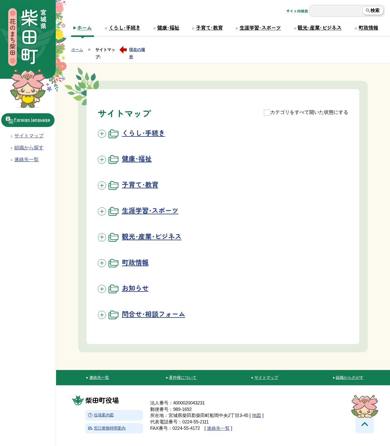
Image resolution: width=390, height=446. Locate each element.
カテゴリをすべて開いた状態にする (309, 112)
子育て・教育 (209, 27)
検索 (375, 10)
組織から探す (29, 147)
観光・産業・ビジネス (320, 27)
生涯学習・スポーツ (260, 27)
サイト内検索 (297, 11)
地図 (256, 415)
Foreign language (32, 119)
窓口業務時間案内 (110, 428)
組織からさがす (349, 377)
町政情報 (368, 27)
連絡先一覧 (99, 377)
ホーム (84, 27)
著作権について (183, 377)
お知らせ (135, 287)
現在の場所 (137, 50)
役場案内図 (104, 415)
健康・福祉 (168, 27)
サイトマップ (29, 135)
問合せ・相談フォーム (153, 313)
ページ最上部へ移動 (365, 424)
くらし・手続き (124, 27)
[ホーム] (27, 37)
